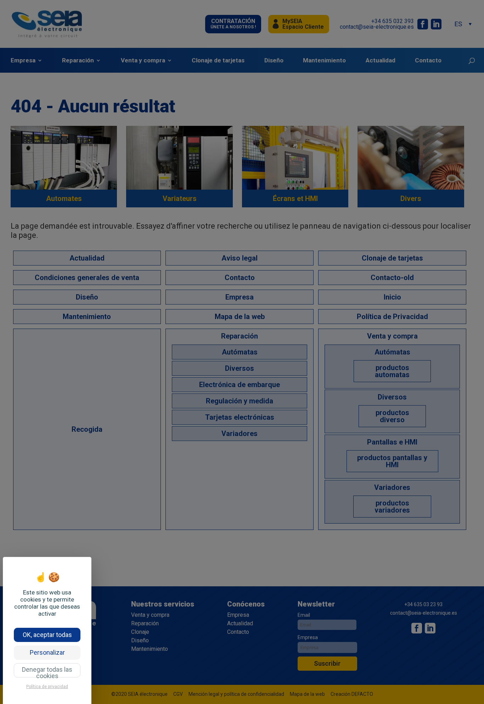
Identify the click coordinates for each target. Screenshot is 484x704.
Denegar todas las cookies (47, 671)
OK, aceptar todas (47, 634)
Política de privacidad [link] (47, 686)
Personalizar (47, 652)
